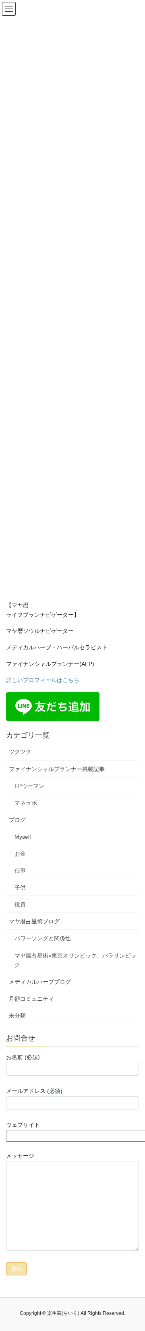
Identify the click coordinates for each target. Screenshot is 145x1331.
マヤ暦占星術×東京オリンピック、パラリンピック (75, 960)
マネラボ (25, 803)
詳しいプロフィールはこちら (42, 680)
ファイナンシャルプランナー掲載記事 (57, 769)
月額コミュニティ (31, 998)
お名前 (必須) (23, 1057)
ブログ (17, 820)
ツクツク (20, 751)
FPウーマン (29, 786)
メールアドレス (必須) (34, 1091)
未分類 (17, 1015)
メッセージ (20, 1156)
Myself (22, 836)
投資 (20, 904)
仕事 (20, 870)
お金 (20, 853)
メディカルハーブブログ (40, 982)
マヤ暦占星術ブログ (34, 921)
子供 (20, 887)
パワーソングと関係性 (42, 938)
